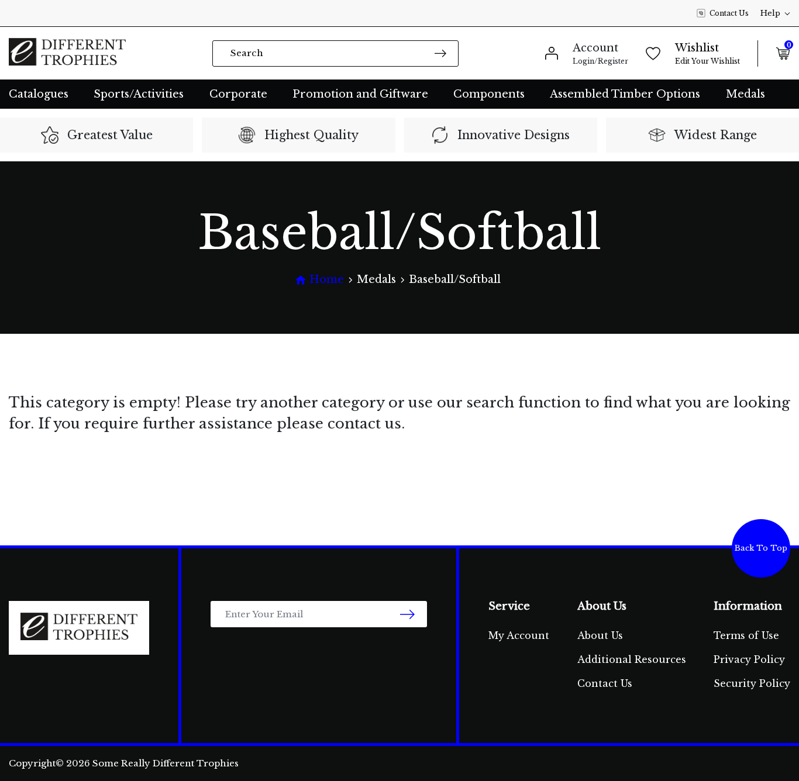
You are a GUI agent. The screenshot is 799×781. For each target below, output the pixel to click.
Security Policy (752, 683)
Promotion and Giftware (360, 94)
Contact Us (729, 13)
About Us (600, 635)
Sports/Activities (139, 94)
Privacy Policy (749, 659)
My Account (518, 635)
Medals (745, 94)
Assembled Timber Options (625, 94)
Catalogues (38, 94)
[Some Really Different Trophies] (67, 53)
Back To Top (761, 548)
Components (489, 94)
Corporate (238, 94)
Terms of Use (746, 635)
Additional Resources (631, 659)
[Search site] (440, 53)
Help (770, 13)
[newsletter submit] (407, 614)
